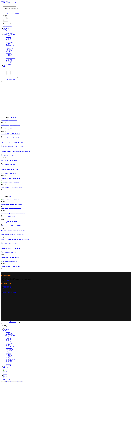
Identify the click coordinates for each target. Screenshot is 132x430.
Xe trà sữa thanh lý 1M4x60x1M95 (10, 178)
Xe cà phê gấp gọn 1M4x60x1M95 (10, 257)
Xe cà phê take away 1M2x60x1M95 (11, 248)
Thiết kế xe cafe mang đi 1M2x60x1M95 (12, 204)
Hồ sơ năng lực (9, 32)
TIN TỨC (5, 65)
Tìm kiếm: (5, 8)
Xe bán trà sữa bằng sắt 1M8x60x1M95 (12, 142)
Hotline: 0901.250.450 (18, 381)
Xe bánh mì (8, 38)
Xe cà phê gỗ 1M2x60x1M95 (9, 222)
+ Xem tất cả (12, 117)
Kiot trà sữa (8, 37)
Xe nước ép (8, 40)
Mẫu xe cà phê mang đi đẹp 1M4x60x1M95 (13, 230)
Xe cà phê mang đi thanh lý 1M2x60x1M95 (13, 213)
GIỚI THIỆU (6, 29)
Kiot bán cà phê (9, 42)
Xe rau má (8, 63)
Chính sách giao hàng (7, 288)
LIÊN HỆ (5, 66)
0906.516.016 (9, 280)
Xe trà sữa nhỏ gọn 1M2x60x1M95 (10, 134)
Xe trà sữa (8, 35)
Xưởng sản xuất (9, 33)
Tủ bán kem (8, 55)
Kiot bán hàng (9, 46)
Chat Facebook (9, 381)
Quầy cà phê (9, 49)
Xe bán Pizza (9, 60)
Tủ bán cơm (8, 53)
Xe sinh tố (8, 39)
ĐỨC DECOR (12, 322)
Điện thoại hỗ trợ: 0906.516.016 (9, 292)
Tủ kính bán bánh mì (10, 58)
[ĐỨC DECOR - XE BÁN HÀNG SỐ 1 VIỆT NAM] (8, 2)
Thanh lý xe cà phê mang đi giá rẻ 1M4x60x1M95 (15, 239)
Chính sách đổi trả (6, 291)
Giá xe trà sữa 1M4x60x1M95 (9, 160)
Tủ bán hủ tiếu (9, 54)
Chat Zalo (3, 381)
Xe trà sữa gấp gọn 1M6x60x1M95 (10, 125)
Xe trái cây (8, 64)
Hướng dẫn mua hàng (7, 289)
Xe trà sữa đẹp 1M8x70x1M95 (9, 169)
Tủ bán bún (8, 51)
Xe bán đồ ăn (9, 59)
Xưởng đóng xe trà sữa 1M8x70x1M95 (12, 187)
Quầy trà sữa (9, 50)
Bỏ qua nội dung (4, 1)
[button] (5, 69)
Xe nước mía (9, 61)
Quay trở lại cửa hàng (8, 26)
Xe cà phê (8, 43)
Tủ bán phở (8, 56)
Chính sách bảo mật (7, 286)
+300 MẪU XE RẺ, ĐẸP (9, 34)
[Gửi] (3, 328)
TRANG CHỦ (6, 28)
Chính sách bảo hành (7, 287)
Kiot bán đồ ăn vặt (10, 45)
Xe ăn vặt (8, 44)
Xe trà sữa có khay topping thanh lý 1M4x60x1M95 (15, 151)
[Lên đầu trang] (1, 323)
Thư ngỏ (8, 30)
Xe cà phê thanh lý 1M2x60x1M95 (10, 266)
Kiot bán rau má (9, 48)
